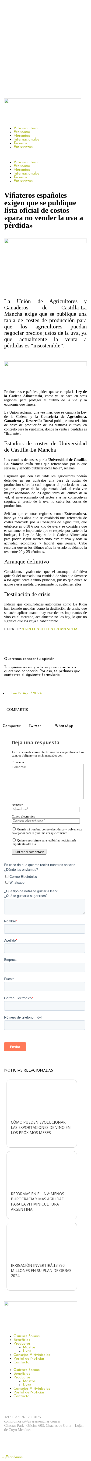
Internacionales (26, 139)
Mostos (29, 1347)
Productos (22, 1344)
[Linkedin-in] (48, 645)
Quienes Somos (27, 1336)
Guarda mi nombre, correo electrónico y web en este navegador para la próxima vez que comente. (47, 831)
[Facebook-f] (10, 645)
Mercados (22, 136)
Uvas (27, 1351)
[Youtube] (61, 1446)
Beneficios (22, 1340)
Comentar (18, 762)
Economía (22, 132)
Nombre (17, 805)
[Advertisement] (45, 48)
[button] (45, 155)
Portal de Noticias (29, 1359)
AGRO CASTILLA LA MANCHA (50, 629)
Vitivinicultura (26, 128)
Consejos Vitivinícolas (32, 1355)
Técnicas (20, 143)
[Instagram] (23, 645)
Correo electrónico (24, 816)
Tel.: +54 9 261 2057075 (22, 1417)
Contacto (21, 1362)
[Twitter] (36, 645)
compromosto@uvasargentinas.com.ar (32, 1421)
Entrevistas (23, 147)
